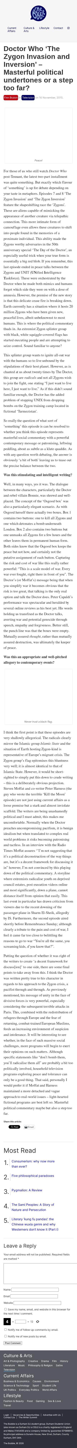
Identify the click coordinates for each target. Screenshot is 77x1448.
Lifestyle (12, 1395)
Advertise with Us (52, 1415)
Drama (45, 1361)
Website (8, 1302)
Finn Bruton (11, 97)
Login (6, 1415)
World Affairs (49, 1389)
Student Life (49, 1385)
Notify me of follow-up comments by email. (33, 1329)
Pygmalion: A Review (27, 1190)
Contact (58, 27)
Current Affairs (19, 1375)
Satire (59, 1365)
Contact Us (9, 1417)
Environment (51, 1381)
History (64, 1361)
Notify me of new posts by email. (27, 1336)
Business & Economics (16, 1381)
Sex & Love (54, 1401)
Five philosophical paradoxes (33, 1176)
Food (30, 1401)
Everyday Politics (29, 1389)
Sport (36, 1385)
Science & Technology (16, 1385)
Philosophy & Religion (40, 1365)
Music (21, 1365)
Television (28, 97)
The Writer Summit (28, 1417)
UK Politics (10, 1389)
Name (7, 1289)
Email (7, 1296)
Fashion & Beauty (14, 1401)
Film (54, 1361)
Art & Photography (14, 1361)
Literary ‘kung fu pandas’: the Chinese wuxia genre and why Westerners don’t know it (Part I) (35, 1224)
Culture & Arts (18, 1355)
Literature (9, 1365)
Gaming (40, 1401)
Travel (7, 1405)
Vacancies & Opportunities (26, 1415)
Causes (37, 1381)
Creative (33, 1361)
